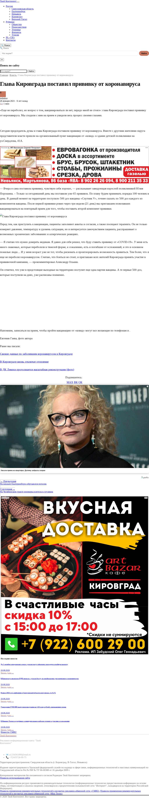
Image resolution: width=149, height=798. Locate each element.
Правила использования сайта (15, 778)
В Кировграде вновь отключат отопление (24, 361)
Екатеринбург (18, 11)
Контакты (11, 40)
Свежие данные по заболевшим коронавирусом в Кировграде (36, 353)
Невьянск (16, 14)
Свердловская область (23, 9)
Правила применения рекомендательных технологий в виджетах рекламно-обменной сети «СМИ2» (50, 791)
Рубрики (10, 22)
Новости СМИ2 (8, 732)
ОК (80, 382)
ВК (76, 382)
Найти (144, 53)
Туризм (15, 35)
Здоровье (16, 29)
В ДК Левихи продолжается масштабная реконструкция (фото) (37, 369)
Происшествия (19, 27)
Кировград (17, 16)
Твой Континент (8, 1)
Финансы (16, 32)
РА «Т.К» (10, 37)
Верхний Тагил (19, 19)
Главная (4, 75)
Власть (13, 75)
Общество (17, 24)
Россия (9, 6)
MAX (70, 382)
